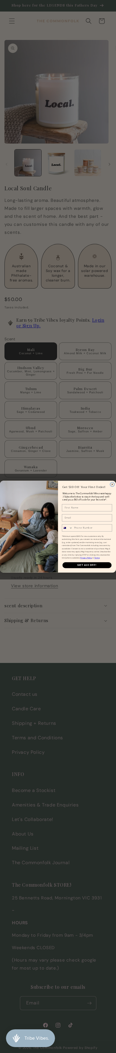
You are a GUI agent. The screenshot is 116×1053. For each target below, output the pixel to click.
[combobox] (67, 527)
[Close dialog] (112, 484)
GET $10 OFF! (87, 565)
